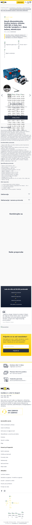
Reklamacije (4, 460)
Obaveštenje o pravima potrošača (10, 434)
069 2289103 (13, 411)
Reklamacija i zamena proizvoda (12, 200)
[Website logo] (4, 2)
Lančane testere (5, 474)
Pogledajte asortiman (15, 366)
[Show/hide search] (26, 2)
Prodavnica (12, 7)
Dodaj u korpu (16, 117)
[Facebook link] (2, 490)
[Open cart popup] (28, 2)
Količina (16, 110)
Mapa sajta (4, 466)
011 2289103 (12, 413)
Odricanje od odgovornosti (8, 431)
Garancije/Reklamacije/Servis (17, 380)
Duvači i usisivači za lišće (7, 480)
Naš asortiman (4, 463)
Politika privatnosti (6, 454)
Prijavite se (16, 350)
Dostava (3, 437)
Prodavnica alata (4, 7)
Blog (2, 443)
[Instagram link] (4, 490)
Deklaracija (5, 194)
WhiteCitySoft (23, 523)
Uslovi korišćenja (5, 427)
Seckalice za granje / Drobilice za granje (11, 477)
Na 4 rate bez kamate (15, 373)
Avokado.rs (15, 523)
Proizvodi (20, 2)
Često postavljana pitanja (7, 424)
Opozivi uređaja (5, 440)
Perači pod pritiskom (6, 483)
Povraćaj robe (4, 457)
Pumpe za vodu (5, 486)
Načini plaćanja (5, 451)
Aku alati (19, 7)
